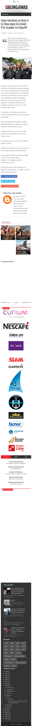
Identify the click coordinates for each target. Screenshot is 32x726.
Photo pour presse (19, 656)
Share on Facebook (10, 176)
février (8, 706)
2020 (23, 646)
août (8, 693)
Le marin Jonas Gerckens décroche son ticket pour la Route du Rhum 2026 (18, 610)
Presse (6, 659)
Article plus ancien (26, 302)
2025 (6, 653)
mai (8, 697)
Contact (13, 600)
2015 (17, 643)
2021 (6, 649)
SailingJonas (16, 7)
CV (5, 621)
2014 (11, 643)
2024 (23, 649)
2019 (16, 33)
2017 (6, 646)
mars (8, 704)
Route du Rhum (9, 662)
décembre (9, 687)
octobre (9, 689)
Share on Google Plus (11, 186)
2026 (11, 653)
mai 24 (10, 699)
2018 (11, 646)
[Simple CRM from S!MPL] (16, 450)
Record (13, 659)
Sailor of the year (21, 662)
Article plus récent (5, 302)
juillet (8, 695)
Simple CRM (19, 724)
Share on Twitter (9, 181)
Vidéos (14, 666)
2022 (11, 649)
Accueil (16, 302)
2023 (17, 649)
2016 (23, 643)
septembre (10, 691)
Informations (8, 656)
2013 (6, 643)
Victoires (20, 33)
